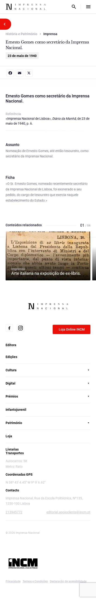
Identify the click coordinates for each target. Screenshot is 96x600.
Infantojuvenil (16, 409)
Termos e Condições (35, 581)
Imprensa (46, 271)
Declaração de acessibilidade (68, 581)
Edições (11, 357)
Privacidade (13, 581)
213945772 (14, 512)
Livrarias (12, 449)
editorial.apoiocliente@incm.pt (68, 512)
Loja (9, 436)
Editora (11, 345)
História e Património (21, 34)
